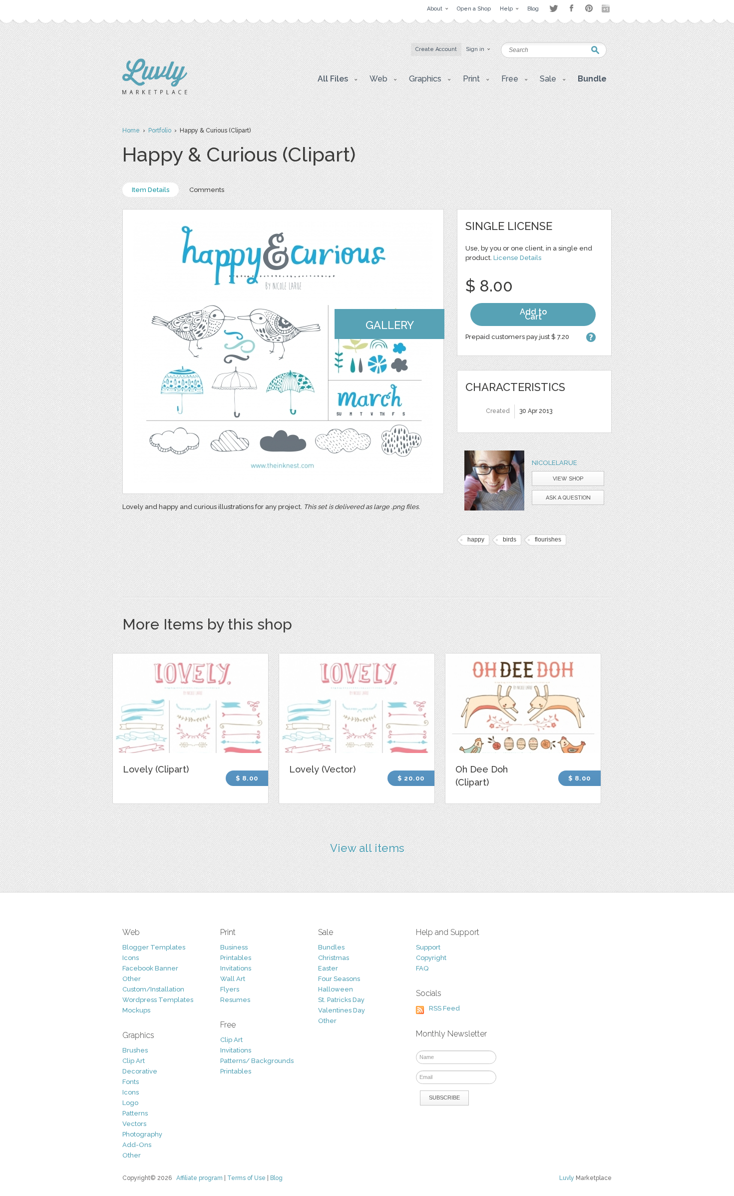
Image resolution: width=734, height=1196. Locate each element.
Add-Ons (136, 1144)
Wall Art (232, 978)
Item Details (150, 190)
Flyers (229, 989)
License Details (517, 258)
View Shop (568, 479)
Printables (235, 958)
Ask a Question (568, 497)
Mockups (136, 1010)
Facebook (571, 8)
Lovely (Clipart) (156, 769)
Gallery (390, 325)
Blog (276, 1178)
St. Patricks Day (341, 1000)
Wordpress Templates (157, 1000)
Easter (328, 968)
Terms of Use (246, 1178)
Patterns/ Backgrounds (257, 1060)
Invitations (235, 968)
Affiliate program (199, 1178)
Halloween (335, 989)
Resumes (235, 1000)
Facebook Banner (150, 968)
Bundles (331, 947)
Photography (142, 1134)
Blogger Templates (153, 947)
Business (234, 947)
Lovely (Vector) (322, 769)
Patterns (135, 1113)
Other (131, 978)
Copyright (431, 958)
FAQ (422, 968)
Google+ (607, 8)
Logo (130, 1102)
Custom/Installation (153, 989)
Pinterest (589, 8)
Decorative (139, 1071)
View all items (367, 848)
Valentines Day (341, 1010)
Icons (130, 958)
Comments (206, 190)
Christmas (333, 958)
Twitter (553, 8)
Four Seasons (339, 978)
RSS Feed (444, 1008)
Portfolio (159, 130)
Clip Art (133, 1060)
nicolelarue (554, 462)
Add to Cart (533, 314)
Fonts (130, 1082)
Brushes (135, 1050)
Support (428, 947)
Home (131, 130)
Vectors (134, 1124)
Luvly (566, 1178)
